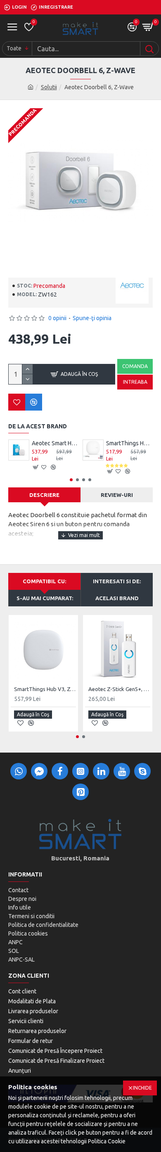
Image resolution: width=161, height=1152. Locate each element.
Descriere (44, 495)
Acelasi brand (117, 598)
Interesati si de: (117, 581)
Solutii (49, 87)
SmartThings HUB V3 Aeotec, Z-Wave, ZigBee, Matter (129, 443)
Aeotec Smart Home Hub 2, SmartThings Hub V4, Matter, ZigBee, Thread (55, 443)
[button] (71, 479)
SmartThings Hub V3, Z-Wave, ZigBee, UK (45, 689)
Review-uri (117, 495)
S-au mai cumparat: (45, 598)
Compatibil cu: (44, 581)
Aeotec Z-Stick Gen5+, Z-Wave (119, 689)
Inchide (142, 1087)
